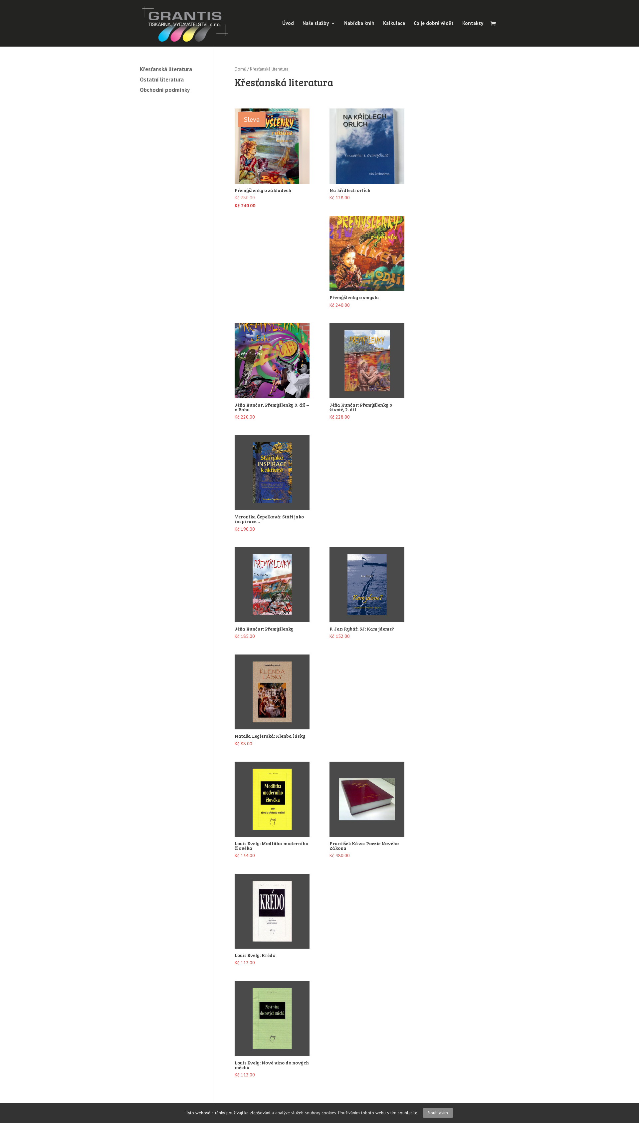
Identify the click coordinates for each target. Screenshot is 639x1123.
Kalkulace (394, 23)
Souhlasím (438, 1113)
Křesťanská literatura (166, 69)
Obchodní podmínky (165, 90)
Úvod (288, 23)
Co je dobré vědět (434, 23)
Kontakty (472, 23)
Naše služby (316, 23)
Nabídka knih (359, 23)
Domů (240, 69)
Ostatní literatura (162, 79)
